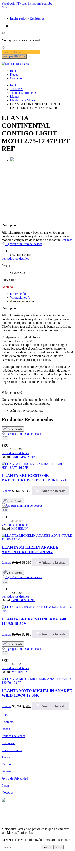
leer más (66, 240)
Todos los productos (23, 93)
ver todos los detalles (15, 258)
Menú (5, 7)
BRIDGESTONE (23, 457)
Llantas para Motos (22, 100)
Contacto (16, 78)
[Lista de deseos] (3, 48)
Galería (6, 771)
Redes (14, 74)
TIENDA (16, 89)
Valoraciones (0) (20, 297)
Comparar (8, 743)
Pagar (5, 785)
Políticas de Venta (13, 736)
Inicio (14, 71)
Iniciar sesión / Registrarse (27, 18)
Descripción (18, 293)
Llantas (15, 96)
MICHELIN (19, 528)
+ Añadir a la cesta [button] (52, 491)
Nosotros (8, 792)
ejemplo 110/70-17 (14, 56)
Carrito (6, 764)
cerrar (58, 847)
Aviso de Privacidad (15, 778)
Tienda (6, 757)
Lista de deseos (12, 750)
